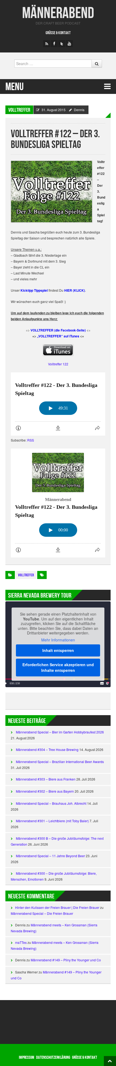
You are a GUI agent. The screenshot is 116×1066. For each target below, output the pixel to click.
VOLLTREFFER (19, 110)
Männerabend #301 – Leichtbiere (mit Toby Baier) (52, 820)
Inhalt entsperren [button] (58, 650)
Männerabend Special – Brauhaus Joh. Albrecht (51, 803)
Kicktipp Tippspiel (34, 290)
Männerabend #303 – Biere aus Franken (46, 779)
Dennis (79, 109)
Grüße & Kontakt (58, 33)
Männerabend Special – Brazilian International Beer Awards (60, 761)
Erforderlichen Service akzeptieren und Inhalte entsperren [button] (58, 667)
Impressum (26, 1057)
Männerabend (58, 13)
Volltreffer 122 (58, 364)
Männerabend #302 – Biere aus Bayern (45, 791)
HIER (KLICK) (74, 290)
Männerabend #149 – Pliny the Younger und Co (66, 960)
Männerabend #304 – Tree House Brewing (47, 749)
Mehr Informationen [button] (58, 640)
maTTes (21, 942)
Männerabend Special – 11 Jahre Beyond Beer (50, 855)
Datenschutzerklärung (53, 1057)
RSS (30, 440)
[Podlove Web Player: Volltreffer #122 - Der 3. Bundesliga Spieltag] (58, 404)
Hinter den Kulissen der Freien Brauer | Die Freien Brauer (57, 907)
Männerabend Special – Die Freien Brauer (42, 913)
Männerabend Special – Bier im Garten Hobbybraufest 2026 (60, 732)
